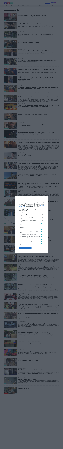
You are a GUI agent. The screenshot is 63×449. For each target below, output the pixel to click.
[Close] (46, 198)
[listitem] (31, 212)
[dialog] (31, 224)
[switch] (42, 214)
